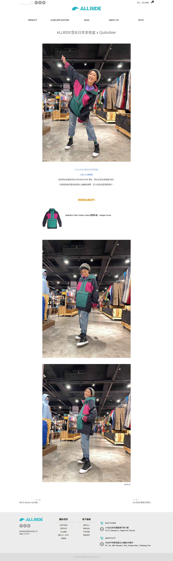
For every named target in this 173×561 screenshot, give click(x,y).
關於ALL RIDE (63, 535)
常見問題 (86, 532)
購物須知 (86, 528)
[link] (86, 170)
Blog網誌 (63, 532)
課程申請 (63, 528)
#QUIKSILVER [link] (82, 180)
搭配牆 (63, 538)
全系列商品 (63, 525)
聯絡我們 (86, 535)
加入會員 (145, 3)
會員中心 (86, 525)
